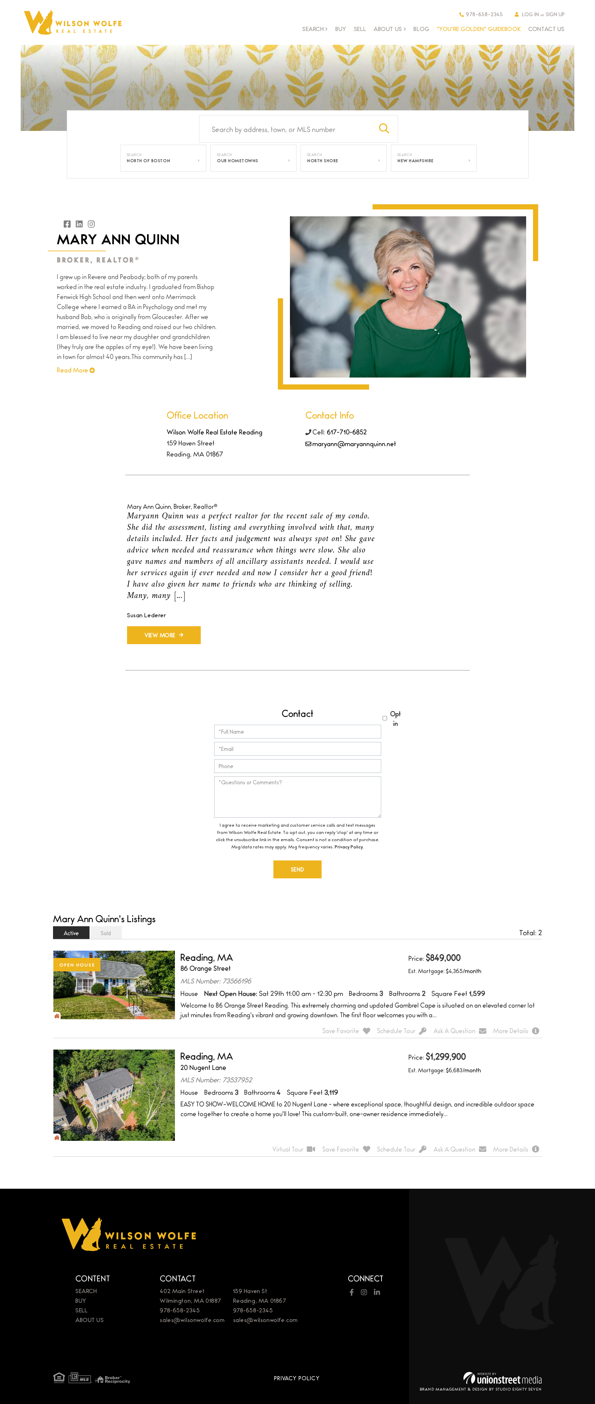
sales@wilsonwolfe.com (192, 1319)
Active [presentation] (71, 933)
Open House (77, 964)
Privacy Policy (349, 846)
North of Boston (148, 160)
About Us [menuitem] (388, 29)
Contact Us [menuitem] (546, 28)
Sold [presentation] (106, 933)
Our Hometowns (237, 160)
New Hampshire (415, 160)
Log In (530, 14)
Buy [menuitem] (340, 28)
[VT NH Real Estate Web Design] (502, 1378)
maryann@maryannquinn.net (354, 443)
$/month (463, 971)
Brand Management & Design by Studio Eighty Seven (481, 1389)
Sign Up (555, 14)
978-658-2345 (484, 14)
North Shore (322, 160)
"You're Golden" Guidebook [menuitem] (479, 28)
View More (160, 635)
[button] (384, 128)
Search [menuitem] (313, 29)
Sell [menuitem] (360, 28)
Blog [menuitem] (421, 28)
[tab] (71, 932)
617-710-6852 (347, 431)
